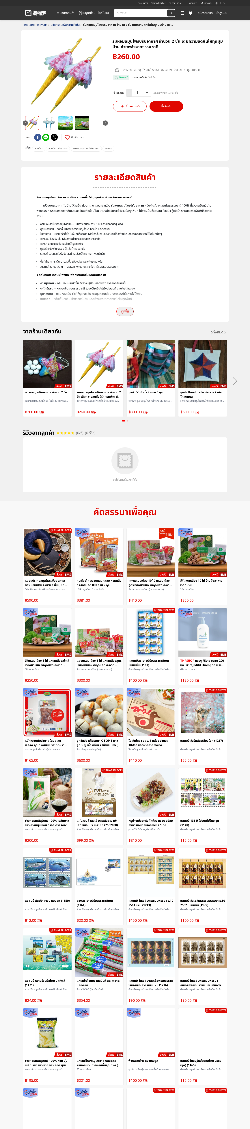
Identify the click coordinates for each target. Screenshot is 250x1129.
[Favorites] (190, 13)
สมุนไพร (38, 149)
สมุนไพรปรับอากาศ (58, 149)
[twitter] (54, 137)
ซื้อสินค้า (166, 106)
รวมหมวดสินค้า (65, 13)
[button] (182, 13)
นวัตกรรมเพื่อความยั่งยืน (66, 25)
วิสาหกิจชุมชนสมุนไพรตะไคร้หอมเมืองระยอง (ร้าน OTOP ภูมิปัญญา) (161, 70)
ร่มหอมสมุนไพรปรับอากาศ (86, 149)
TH (220, 3)
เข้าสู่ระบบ (221, 13)
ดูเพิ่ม (125, 311)
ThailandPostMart (35, 25)
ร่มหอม (108, 149)
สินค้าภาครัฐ (143, 3)
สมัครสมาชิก (205, 13)
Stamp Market (158, 3)
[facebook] (37, 137)
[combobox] (140, 13)
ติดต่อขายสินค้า (175, 3)
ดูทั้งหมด (216, 332)
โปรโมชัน (103, 13)
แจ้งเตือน (208, 3)
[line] (45, 137)
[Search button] (171, 13)
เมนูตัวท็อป (88, 13)
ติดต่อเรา (193, 3)
